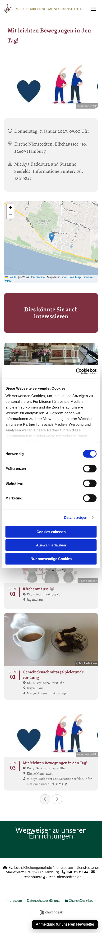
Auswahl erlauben (51, 545)
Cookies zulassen (51, 531)
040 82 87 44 (77, 872)
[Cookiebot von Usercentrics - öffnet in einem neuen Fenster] (76, 371)
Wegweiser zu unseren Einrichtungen (51, 833)
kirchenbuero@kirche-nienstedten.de (51, 876)
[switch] (90, 468)
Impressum (14, 900)
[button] (93, 9)
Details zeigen (75, 517)
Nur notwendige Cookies (51, 558)
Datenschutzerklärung (43, 900)
